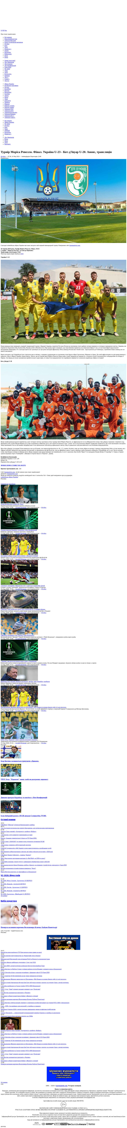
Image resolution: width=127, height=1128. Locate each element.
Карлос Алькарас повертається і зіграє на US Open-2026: (19, 838)
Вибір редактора (9, 901)
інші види (7, 100)
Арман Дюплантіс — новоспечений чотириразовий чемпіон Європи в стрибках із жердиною (30, 1013)
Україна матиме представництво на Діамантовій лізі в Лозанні (20, 955)
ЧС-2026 (7, 69)
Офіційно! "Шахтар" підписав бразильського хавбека (18, 825)
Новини (7, 104)
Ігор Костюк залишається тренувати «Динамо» (20, 761)
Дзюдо (6, 95)
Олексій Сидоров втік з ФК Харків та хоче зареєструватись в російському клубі (26, 848)
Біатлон (6, 90)
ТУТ (22, 254)
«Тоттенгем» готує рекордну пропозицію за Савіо (16, 835)
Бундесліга (7, 74)
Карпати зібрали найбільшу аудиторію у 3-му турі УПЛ (18, 962)
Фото (6, 56)
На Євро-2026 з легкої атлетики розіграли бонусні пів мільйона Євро (23, 966)
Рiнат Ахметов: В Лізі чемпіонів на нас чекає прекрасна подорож (21, 976)
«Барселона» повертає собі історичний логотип (16, 845)
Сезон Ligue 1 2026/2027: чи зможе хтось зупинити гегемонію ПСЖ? (23, 841)
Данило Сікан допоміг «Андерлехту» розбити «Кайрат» (18, 831)
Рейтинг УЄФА (9, 106)
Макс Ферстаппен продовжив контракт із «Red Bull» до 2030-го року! (23, 858)
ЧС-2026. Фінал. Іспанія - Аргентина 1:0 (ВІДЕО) (16, 880)
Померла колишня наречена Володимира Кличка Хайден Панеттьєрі (29, 927)
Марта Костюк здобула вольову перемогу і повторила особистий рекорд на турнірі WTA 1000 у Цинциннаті (35, 1002)
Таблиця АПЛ (8, 111)
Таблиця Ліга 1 (9, 116)
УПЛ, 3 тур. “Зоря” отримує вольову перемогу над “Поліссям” (20, 989)
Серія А (6, 79)
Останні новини (8, 819)
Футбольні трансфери (11, 85)
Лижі (6, 99)
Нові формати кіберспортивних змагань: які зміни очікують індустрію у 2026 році (27, 851)
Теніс (6, 47)
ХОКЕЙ (7, 130)
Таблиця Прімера (9, 114)
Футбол (6, 44)
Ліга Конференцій (10, 65)
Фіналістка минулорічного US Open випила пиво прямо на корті (21, 952)
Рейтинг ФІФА (9, 107)
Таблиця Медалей (10, 40)
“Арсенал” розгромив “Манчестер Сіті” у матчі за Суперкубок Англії (23, 585)
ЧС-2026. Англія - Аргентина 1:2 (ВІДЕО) (14, 887)
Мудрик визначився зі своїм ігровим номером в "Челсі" (18, 868)
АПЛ (6, 72)
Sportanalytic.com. (74, 245)
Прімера (7, 75)
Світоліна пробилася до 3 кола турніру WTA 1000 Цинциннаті (20, 986)
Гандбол (7, 94)
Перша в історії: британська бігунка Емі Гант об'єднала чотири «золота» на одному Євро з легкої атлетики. (35, 982)
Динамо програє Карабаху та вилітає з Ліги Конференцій (19, 530)
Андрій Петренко (20, 507)
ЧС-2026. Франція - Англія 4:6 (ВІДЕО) (13, 884)
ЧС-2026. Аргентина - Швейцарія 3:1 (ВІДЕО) (15, 894)
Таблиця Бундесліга (10, 112)
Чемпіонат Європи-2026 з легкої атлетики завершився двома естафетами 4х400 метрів (28, 1009)
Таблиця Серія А (9, 117)
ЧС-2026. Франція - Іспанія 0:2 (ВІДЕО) (13, 890)
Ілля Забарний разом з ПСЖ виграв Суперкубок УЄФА (23, 816)
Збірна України (9, 84)
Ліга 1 (6, 77)
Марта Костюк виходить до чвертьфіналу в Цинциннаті (18, 872)
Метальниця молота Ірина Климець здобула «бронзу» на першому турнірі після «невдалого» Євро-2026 (34, 865)
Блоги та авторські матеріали (13, 42)
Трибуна (7, 102)
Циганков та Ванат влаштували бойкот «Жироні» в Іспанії (19, 556)
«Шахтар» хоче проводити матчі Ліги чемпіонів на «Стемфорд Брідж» (23, 609)
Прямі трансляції (9, 60)
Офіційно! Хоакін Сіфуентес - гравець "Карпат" (16, 855)
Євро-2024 (7, 67)
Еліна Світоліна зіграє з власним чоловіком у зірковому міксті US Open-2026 (25, 972)
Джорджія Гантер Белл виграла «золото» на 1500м (17, 1016)
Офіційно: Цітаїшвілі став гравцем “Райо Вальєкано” (17, 635)
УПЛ (6, 70)
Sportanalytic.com (9, 472)
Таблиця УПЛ (8, 109)
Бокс (5, 45)
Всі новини (8, 37)
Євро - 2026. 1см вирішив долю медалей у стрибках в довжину (21, 1006)
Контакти (7, 144)
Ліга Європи (8, 64)
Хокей (6, 50)
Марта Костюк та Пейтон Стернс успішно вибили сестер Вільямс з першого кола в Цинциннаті (31, 969)
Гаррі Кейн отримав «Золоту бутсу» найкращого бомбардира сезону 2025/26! (25, 861)
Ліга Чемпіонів (9, 62)
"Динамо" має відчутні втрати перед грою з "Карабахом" (19, 661)
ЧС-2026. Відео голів (10, 875)
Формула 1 (7, 49)
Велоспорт (7, 92)
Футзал (6, 87)
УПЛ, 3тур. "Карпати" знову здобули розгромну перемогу (19, 739)
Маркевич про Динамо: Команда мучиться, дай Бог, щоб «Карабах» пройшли (25, 681)
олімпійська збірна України (9, 477)
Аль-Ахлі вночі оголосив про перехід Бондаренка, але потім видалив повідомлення (27, 828)
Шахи (6, 97)
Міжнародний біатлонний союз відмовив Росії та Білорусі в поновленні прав (25, 959)
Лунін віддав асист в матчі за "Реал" (12, 504)
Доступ (6, 81)
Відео (6, 57)
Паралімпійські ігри (10, 39)
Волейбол (7, 89)
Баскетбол (7, 52)
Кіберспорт (8, 54)
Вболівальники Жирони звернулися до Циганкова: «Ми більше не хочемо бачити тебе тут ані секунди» (33, 707)
